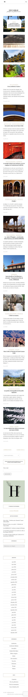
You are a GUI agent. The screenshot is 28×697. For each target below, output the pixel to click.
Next (23, 24)
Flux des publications (14, 682)
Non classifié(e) (14, 84)
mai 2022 (14, 589)
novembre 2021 (14, 605)
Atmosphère (13, 648)
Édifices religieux (11, 161)
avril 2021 (14, 622)
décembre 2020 (14, 632)
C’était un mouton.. (14, 315)
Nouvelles (20, 199)
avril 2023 (14, 572)
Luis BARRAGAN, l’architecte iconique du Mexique (14, 528)
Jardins (11, 426)
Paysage (17, 349)
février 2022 (13, 597)
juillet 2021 (13, 615)
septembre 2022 (14, 582)
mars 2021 (14, 625)
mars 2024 (14, 567)
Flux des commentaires (14, 684)
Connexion (14, 679)
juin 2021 (14, 617)
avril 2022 (14, 592)
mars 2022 (14, 594)
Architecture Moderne (18, 123)
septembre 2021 (14, 610)
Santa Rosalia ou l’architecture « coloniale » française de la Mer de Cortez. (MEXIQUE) (14, 278)
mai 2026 (14, 562)
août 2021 (14, 612)
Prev (5, 24)
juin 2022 (14, 587)
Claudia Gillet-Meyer (11, 199)
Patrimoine (19, 161)
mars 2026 (14, 564)
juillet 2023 (13, 569)
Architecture (7, 123)
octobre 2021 (14, 607)
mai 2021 (14, 620)
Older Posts (20, 449)
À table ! (14, 201)
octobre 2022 (14, 579)
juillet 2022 (13, 584)
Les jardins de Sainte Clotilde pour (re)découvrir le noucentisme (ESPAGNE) (14, 25)
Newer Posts (7, 449)
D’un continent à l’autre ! (14, 86)
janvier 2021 (13, 630)
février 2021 (13, 627)
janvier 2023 (13, 574)
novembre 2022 (14, 577)
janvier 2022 (13, 599)
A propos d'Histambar (14, 510)
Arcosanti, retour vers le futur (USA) (14, 126)
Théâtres (14, 668)
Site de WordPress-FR (14, 687)
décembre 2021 (14, 602)
